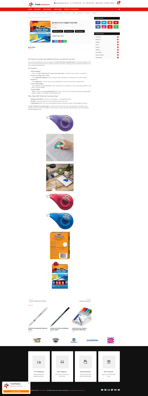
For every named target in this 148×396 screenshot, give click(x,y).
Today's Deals (58, 12)
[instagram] (104, 27)
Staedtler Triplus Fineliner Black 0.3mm (59, 329)
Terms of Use (36, 12)
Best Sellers (68, 12)
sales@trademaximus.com (62, 3)
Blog (74, 12)
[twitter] (104, 22)
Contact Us (80, 12)
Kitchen (107, 47)
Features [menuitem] (37, 9)
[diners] (115, 389)
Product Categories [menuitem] (71, 9)
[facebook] (98, 22)
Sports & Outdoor (107, 55)
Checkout (80, 31)
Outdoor (107, 49)
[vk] (98, 27)
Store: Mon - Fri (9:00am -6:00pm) (105, 3)
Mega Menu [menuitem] (47, 9)
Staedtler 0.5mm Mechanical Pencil (37, 329)
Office (33, 17)
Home (29, 17)
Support (94, 12)
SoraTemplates (36, 393)
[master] (108, 389)
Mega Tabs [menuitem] (57, 9)
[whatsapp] (116, 27)
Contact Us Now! (16, 391)
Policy (43, 12)
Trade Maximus (42, 390)
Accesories (107, 37)
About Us (87, 12)
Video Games (107, 57)
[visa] (105, 389)
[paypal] (102, 389)
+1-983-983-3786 (76, 3)
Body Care (107, 39)
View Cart (70, 31)
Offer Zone (50, 12)
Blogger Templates (51, 393)
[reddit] (110, 22)
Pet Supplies (107, 52)
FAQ (29, 12)
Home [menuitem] (30, 9)
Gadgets (107, 42)
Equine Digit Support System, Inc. (76, 390)
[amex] (118, 389)
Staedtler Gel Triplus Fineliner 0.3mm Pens (79, 329)
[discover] (112, 389)
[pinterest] (116, 22)
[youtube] (110, 27)
